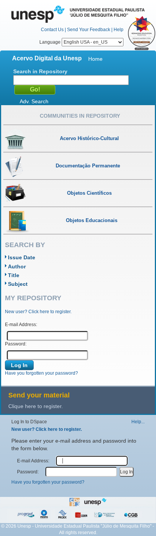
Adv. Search (34, 101)
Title (13, 275)
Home (95, 59)
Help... (138, 421)
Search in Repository (40, 71)
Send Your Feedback (88, 29)
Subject (18, 284)
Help (118, 29)
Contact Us (52, 29)
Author (17, 266)
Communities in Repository (80, 116)
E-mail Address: (21, 324)
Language (50, 42)
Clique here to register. (35, 406)
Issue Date (21, 257)
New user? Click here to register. (38, 311)
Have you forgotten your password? (41, 373)
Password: (16, 344)
